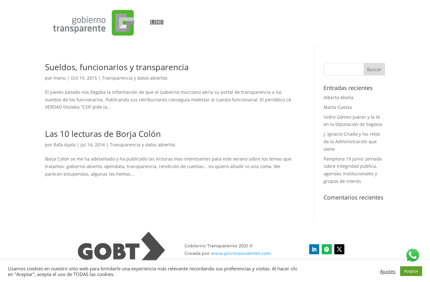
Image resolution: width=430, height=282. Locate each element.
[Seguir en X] (339, 249)
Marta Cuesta (338, 107)
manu (60, 78)
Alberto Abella (339, 97)
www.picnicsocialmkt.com (241, 253)
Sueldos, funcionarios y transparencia (117, 67)
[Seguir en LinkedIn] (314, 249)
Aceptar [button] (411, 271)
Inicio (157, 22)
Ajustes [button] (387, 271)
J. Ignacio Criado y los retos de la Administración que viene (352, 141)
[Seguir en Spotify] (327, 249)
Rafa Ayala (65, 145)
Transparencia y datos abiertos (134, 78)
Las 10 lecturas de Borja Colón (103, 133)
